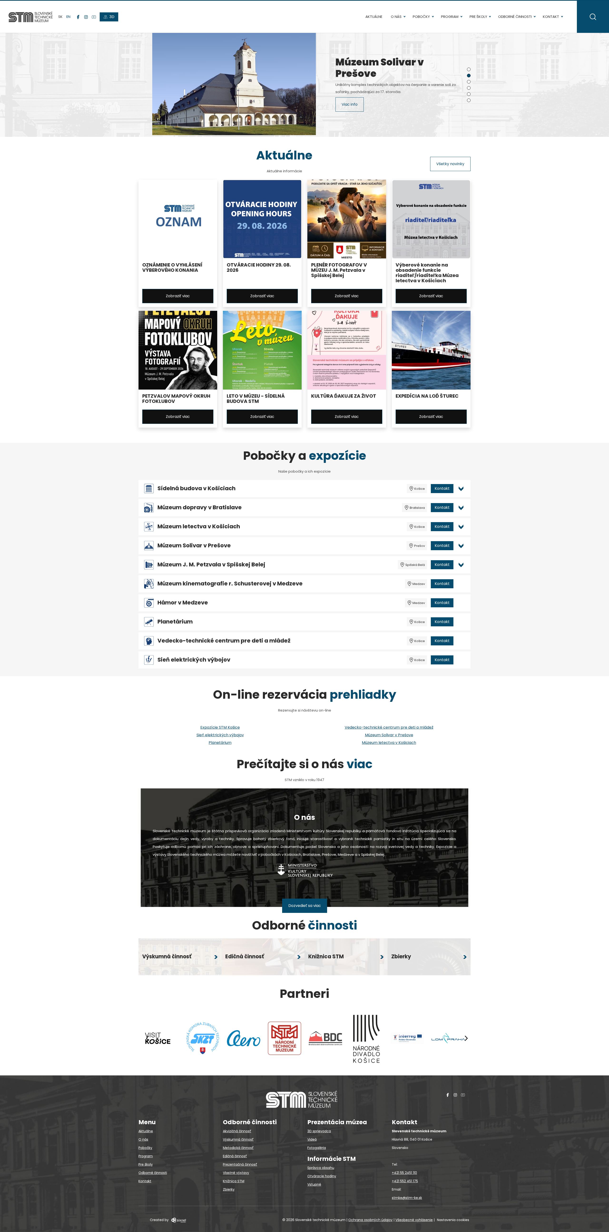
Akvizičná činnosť (237, 1131)
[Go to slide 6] (469, 100)
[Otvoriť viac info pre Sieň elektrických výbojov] (461, 660)
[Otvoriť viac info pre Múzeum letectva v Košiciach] (461, 527)
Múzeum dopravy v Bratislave (199, 507)
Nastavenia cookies (453, 1219)
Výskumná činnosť (238, 1139)
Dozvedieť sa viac (304, 905)
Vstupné (314, 1184)
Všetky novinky (450, 164)
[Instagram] (86, 17)
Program (449, 16)
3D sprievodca (319, 1131)
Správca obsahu (320, 1167)
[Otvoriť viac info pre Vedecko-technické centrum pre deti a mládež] (461, 641)
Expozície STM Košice (220, 727)
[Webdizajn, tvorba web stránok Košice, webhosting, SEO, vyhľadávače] (178, 1219)
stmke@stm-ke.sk (407, 1197)
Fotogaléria (316, 1147)
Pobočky (421, 16)
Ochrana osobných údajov (370, 1219)
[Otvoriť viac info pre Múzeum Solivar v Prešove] (461, 546)
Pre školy (478, 16)
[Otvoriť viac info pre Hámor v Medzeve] (461, 603)
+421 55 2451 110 (404, 1172)
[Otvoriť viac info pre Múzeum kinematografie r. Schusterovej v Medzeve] (461, 584)
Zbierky (229, 1189)
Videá (312, 1139)
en (68, 16)
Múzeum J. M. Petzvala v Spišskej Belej (211, 565)
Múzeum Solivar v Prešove (194, 546)
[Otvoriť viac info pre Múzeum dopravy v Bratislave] (461, 508)
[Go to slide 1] (469, 69)
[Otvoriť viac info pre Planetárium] (461, 622)
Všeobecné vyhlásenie (414, 1219)
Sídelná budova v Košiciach (196, 488)
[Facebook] (78, 17)
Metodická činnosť (238, 1147)
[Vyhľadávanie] (593, 17)
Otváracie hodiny (321, 1176)
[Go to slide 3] (469, 82)
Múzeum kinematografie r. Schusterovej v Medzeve (230, 584)
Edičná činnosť (235, 1156)
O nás (396, 16)
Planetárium (175, 622)
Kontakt (551, 16)
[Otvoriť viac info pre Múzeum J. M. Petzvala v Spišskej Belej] (461, 565)
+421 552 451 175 (405, 1181)
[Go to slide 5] (469, 94)
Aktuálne (373, 16)
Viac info (350, 105)
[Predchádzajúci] (147, 1038)
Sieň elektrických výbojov (193, 660)
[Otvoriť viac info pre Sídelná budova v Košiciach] (461, 488)
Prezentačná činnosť (240, 1164)
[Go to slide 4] (469, 88)
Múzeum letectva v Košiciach (198, 526)
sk (60, 16)
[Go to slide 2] (469, 75)
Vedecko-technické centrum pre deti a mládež (223, 641)
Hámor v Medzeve (182, 603)
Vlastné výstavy (236, 1172)
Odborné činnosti (515, 16)
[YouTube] (94, 17)
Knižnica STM (233, 1181)
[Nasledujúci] (466, 1038)
